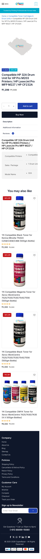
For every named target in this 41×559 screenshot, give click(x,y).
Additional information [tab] (12, 127)
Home (4, 16)
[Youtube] (29, 537)
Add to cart (27, 106)
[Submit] (32, 510)
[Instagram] (26, 537)
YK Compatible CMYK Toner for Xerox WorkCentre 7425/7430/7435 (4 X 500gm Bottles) (19, 414)
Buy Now (20, 115)
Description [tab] (7, 122)
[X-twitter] (14, 537)
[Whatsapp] (17, 537)
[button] (36, 4)
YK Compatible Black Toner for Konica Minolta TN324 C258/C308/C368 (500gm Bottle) (18, 238)
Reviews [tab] (8, 133)
